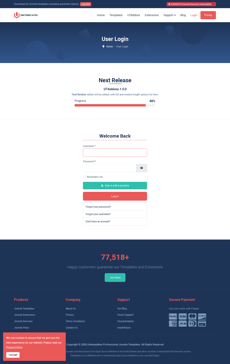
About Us (71, 308)
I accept (13, 355)
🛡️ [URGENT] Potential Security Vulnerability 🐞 (191, 4)
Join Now (115, 277)
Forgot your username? (98, 214)
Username (89, 146)
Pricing (208, 15)
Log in (115, 196)
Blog (183, 15)
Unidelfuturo (124, 327)
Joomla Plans (21, 327)
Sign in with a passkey (116, 185)
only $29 (86, 4)
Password (89, 161)
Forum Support (125, 314)
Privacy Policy (14, 347)
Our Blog (122, 308)
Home (101, 15)
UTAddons (133, 15)
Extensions (152, 15)
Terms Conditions (75, 321)
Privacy (70, 314)
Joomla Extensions (24, 314)
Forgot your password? (98, 206)
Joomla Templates (24, 308)
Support (168, 15)
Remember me (95, 176)
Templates (116, 15)
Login (194, 15)
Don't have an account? (98, 221)
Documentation (125, 321)
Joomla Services (23, 321)
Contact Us (72, 327)
